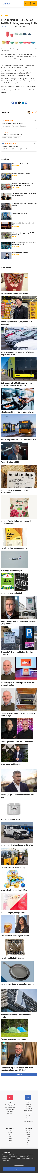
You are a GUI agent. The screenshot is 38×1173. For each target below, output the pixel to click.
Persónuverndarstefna (10, 1107)
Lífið (10, 1136)
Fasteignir (28, 1132)
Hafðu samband (28, 1108)
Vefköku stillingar (19, 1165)
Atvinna (28, 1134)
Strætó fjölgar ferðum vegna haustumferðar (18, 440)
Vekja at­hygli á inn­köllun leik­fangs (14, 890)
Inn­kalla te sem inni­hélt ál (11, 593)
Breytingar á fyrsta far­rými (11, 571)
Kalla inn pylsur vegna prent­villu (14, 548)
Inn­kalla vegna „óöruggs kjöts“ (13, 913)
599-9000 (11, 1113)
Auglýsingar (28, 1106)
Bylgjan (28, 1140)
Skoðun (10, 1138)
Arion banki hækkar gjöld (11, 764)
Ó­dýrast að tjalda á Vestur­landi (13, 1039)
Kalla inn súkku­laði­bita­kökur (12, 958)
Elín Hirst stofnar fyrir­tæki (20, 252)
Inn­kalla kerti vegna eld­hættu (21, 174)
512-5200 (29, 1104)
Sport (10, 1134)
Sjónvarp (10, 1140)
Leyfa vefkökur (19, 1169)
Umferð (28, 1115)
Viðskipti (10, 1132)
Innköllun (4, 96)
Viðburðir (28, 1136)
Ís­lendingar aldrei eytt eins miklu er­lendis (17, 412)
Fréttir (10, 1130)
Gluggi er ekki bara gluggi (19, 213)
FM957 (28, 1142)
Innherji (28, 1130)
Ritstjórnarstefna (28, 1110)
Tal (28, 1146)
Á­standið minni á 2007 (10, 462)
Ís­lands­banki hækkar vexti (20, 164)
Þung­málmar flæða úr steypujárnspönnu (17, 984)
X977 (28, 1144)
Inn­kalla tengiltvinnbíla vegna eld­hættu (17, 845)
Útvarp (9, 1142)
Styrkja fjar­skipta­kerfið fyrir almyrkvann (17, 742)
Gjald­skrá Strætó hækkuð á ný (13, 868)
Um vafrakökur (28, 1119)
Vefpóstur (28, 1117)
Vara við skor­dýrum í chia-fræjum (14, 293)
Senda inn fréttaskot (28, 1121)
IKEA (12, 96)
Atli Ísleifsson (4, 27)
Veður (28, 1138)
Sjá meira (19, 1074)
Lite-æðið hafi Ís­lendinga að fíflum (15, 936)
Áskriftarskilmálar (28, 1112)
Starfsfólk (28, 1114)
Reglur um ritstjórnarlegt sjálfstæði (10, 1105)
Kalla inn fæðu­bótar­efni (10, 820)
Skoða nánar (5, 1160)
